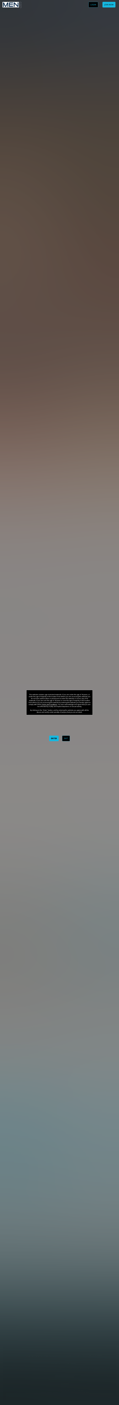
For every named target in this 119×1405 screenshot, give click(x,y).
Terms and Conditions (49, 704)
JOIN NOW (109, 4)
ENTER (54, 738)
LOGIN (93, 4)
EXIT (66, 738)
